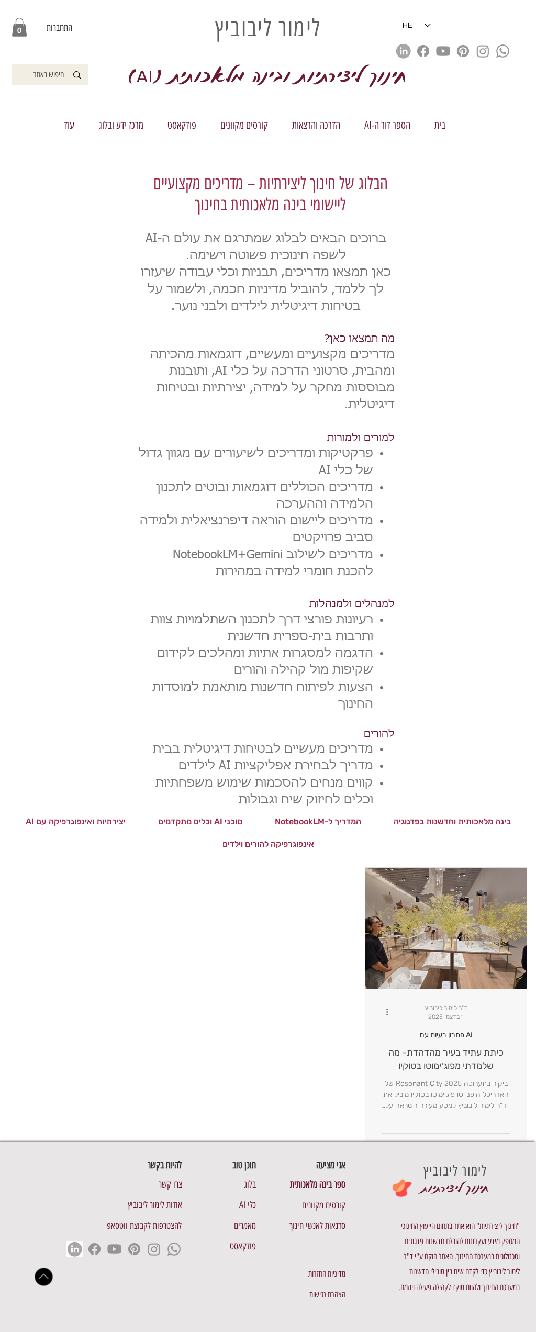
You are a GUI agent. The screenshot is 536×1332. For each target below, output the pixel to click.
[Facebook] (423, 51)
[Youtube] (443, 51)
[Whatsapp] (503, 51)
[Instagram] (483, 51)
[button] (19, 27)
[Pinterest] (463, 51)
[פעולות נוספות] (383, 1012)
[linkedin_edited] (403, 51)
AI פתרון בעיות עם (446, 1035)
